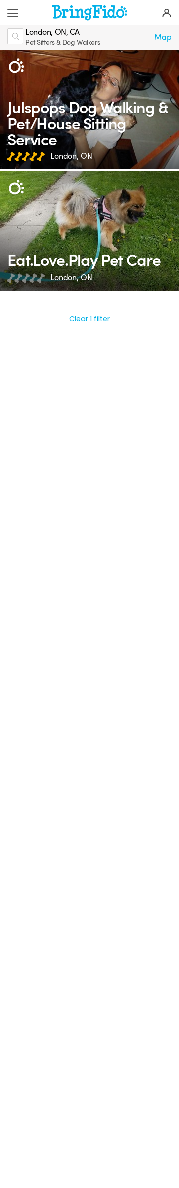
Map (163, 37)
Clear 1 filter (89, 319)
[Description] (16, 66)
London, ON (71, 156)
